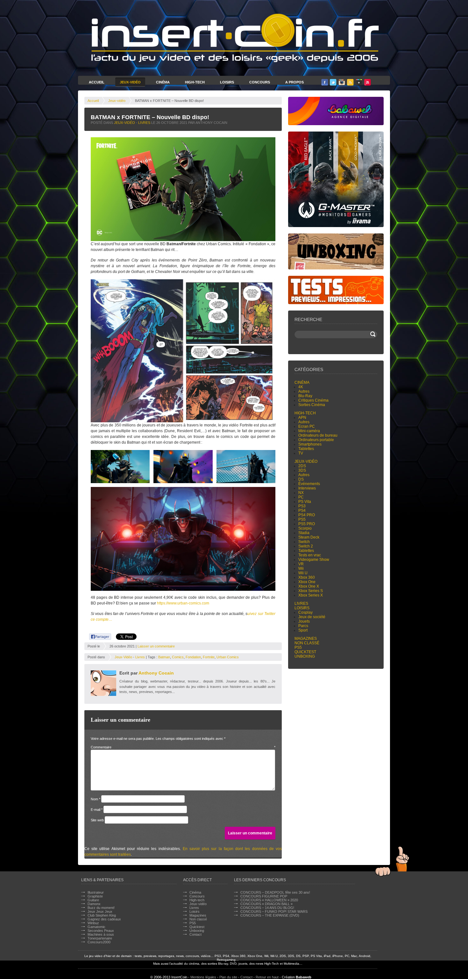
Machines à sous (101, 934)
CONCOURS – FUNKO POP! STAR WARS (274, 911)
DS (301, 479)
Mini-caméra (309, 431)
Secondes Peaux (101, 931)
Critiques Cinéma (313, 400)
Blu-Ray (305, 396)
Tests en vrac (309, 555)
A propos (294, 82)
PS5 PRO (306, 524)
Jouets (304, 621)
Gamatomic (96, 927)
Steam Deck (308, 537)
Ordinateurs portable (316, 440)
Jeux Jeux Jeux (100, 911)
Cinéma (163, 82)
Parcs (303, 626)
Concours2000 (99, 942)
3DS (302, 470)
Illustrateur (96, 892)
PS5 (302, 519)
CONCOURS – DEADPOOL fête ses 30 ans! (275, 892)
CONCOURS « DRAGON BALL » (266, 904)
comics (178, 657)
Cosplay (305, 612)
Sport (303, 630)
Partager (96, 635)
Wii (301, 568)
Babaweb (303, 977)
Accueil (96, 82)
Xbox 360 (306, 577)
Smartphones (310, 444)
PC (301, 497)
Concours (259, 82)
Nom (95, 799)
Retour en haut (267, 977)
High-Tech (195, 82)
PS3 (302, 506)
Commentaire (183, 747)
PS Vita (304, 501)
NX (301, 492)
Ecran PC (306, 426)
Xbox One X (308, 586)
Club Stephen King (102, 915)
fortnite (209, 657)
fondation (193, 657)
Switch (304, 542)
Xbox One (307, 582)
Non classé (306, 643)
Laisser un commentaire (156, 646)
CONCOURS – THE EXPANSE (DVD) (269, 915)
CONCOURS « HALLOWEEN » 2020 (269, 900)
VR (301, 564)
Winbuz (93, 923)
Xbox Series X (310, 595)
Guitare (93, 900)
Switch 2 (305, 546)
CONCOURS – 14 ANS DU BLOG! (267, 908)
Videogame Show (313, 559)
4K (300, 387)
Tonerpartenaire (100, 938)
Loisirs (227, 82)
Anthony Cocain (156, 672)
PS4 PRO (306, 515)
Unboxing (304, 656)
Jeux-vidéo (116, 101)
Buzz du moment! (101, 908)
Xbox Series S (310, 591)
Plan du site (228, 977)
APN (302, 417)
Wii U (303, 573)
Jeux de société (311, 617)
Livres (144, 123)
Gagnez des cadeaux (104, 919)
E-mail (97, 809)
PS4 (302, 510)
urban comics (227, 657)
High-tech (305, 413)
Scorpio (305, 528)
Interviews (307, 488)
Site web (97, 820)
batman (164, 657)
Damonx (94, 904)
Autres (303, 391)
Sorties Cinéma (311, 405)
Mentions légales (203, 977)
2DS (302, 466)
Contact (195, 934)
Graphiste (95, 896)
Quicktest (305, 652)
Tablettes (306, 449)
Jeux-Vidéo (130, 82)
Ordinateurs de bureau (317, 435)
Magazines (305, 638)
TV (300, 453)
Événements (309, 484)
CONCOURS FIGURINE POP (263, 896)
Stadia (303, 533)
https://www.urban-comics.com (183, 603)
